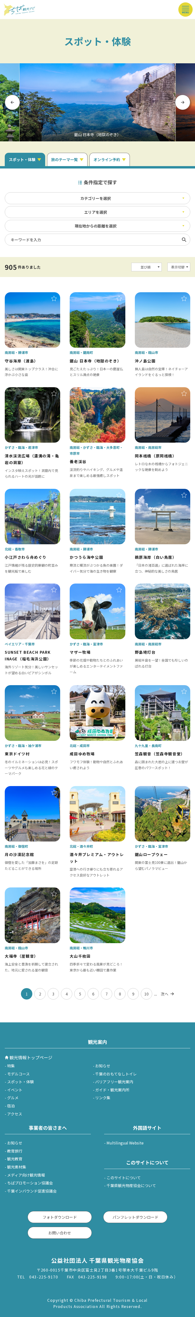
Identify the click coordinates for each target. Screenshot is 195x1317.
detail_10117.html (21, 587)
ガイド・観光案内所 (112, 1090)
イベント (14, 1090)
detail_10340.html (21, 390)
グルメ (13, 1097)
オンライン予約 (106, 159)
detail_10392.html (86, 492)
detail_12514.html (21, 492)
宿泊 (11, 1106)
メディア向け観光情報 (26, 1175)
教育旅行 (14, 1151)
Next (182, 102)
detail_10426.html (151, 295)
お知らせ (102, 1066)
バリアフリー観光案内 (114, 1081)
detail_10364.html (86, 295)
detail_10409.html (151, 390)
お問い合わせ (59, 1233)
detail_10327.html (86, 587)
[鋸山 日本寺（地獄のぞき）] (98, 102)
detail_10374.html (86, 891)
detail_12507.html (86, 789)
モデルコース (18, 1074)
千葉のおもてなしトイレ (116, 1074)
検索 (184, 240)
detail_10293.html (21, 688)
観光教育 (14, 1159)
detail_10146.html (86, 688)
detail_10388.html (151, 492)
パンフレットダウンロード (135, 1217)
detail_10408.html (151, 587)
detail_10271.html (86, 390)
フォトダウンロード (60, 1217)
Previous (12, 102)
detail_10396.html (21, 295)
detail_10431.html (21, 891)
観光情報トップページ (31, 1057)
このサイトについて (124, 1177)
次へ (164, 994)
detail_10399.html (21, 789)
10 (146, 994)
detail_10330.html (151, 789)
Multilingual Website (125, 1143)
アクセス (14, 1114)
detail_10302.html (151, 688)
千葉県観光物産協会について (131, 1185)
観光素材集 (16, 1167)
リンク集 (102, 1097)
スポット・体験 (20, 1081)
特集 (11, 1066)
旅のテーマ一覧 (64, 159)
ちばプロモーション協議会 (30, 1183)
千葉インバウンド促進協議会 (32, 1191)
